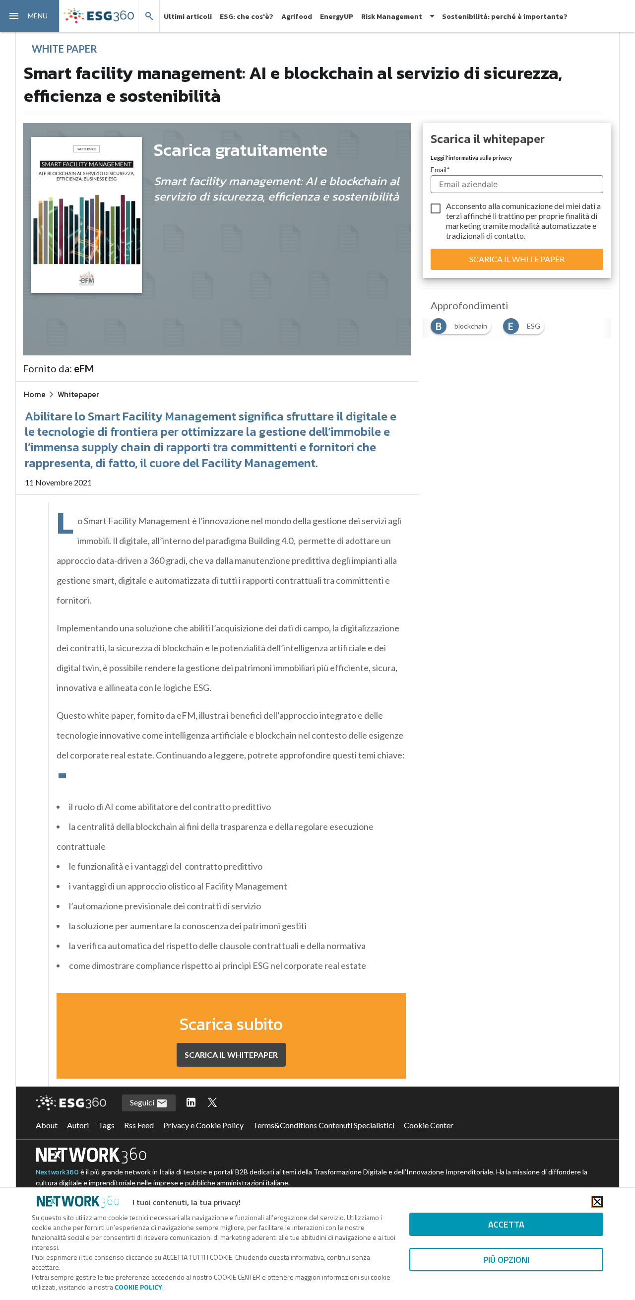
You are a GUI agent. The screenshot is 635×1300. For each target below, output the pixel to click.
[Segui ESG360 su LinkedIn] (191, 1102)
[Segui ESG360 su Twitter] (212, 1102)
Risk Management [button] (391, 16)
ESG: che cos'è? (246, 16)
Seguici (143, 1102)
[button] (30, 16)
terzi (454, 215)
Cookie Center (428, 1125)
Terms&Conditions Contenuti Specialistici (323, 1125)
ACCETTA (506, 1224)
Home (35, 394)
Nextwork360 (57, 1172)
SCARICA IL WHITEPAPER (231, 1054)
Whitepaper (78, 394)
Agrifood (296, 16)
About (47, 1125)
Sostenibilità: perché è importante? (505, 16)
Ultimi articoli (188, 16)
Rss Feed (139, 1125)
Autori (78, 1125)
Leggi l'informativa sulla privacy (471, 157)
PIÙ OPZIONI (506, 1259)
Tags (106, 1125)
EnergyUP (336, 16)
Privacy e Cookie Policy (203, 1125)
